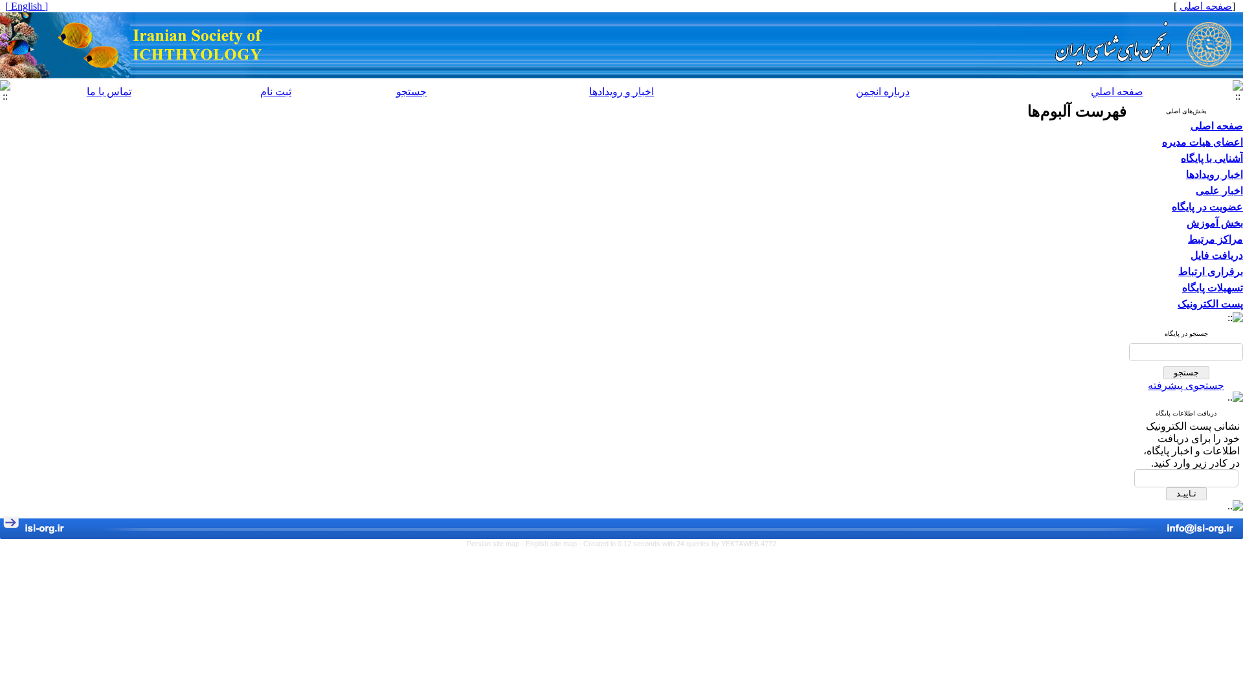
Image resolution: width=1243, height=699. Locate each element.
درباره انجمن (883, 91)
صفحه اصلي (1117, 91)
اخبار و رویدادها (621, 91)
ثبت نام (275, 91)
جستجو (411, 91)
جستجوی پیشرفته (1186, 385)
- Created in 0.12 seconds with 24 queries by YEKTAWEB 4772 (677, 544)
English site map (552, 544)
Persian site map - (496, 544)
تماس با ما (109, 91)
